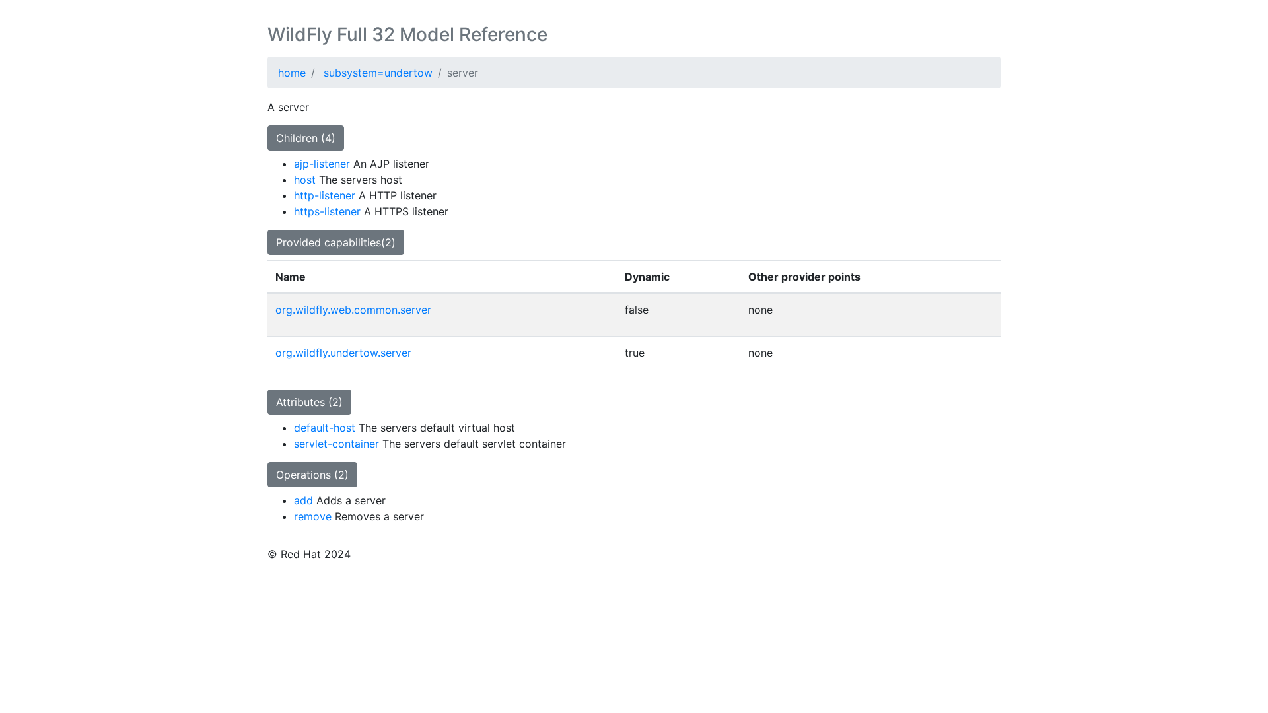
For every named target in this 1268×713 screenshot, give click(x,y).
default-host (324, 427)
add (303, 500)
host (305, 179)
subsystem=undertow (378, 72)
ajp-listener (322, 163)
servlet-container (336, 443)
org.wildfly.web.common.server (353, 309)
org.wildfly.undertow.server (343, 352)
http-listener (324, 195)
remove (313, 516)
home (292, 72)
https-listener (327, 211)
